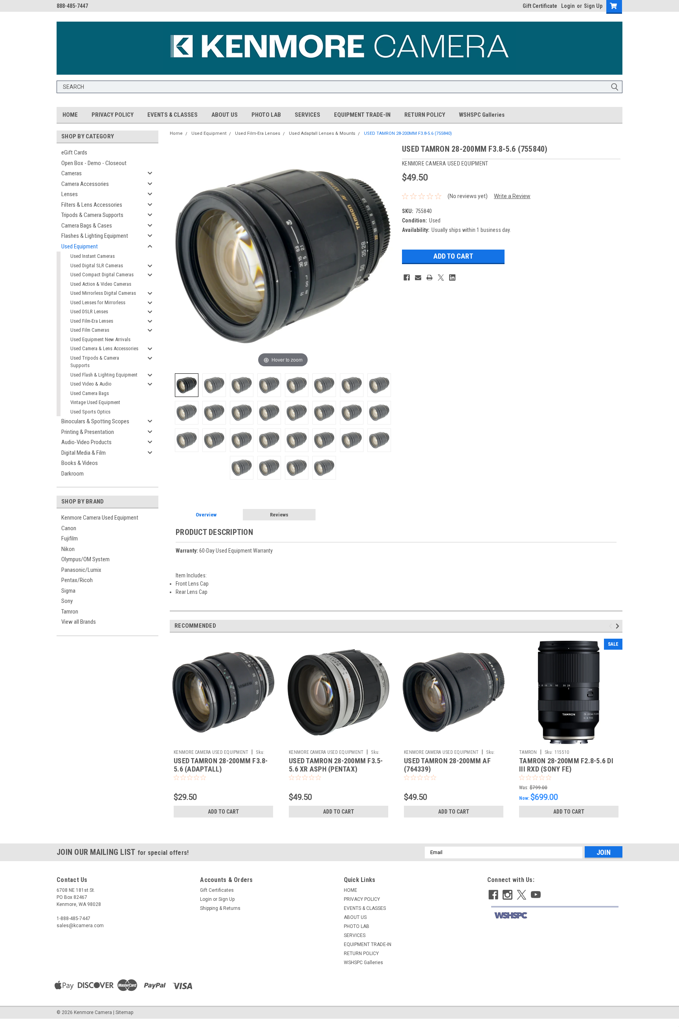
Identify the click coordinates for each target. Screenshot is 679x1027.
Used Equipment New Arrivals (100, 339)
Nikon (68, 549)
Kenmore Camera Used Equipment (99, 517)
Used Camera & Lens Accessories (104, 348)
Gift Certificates (217, 890)
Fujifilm (69, 538)
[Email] (418, 277)
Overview (206, 515)
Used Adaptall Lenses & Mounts (322, 133)
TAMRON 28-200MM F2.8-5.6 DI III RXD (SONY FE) (566, 765)
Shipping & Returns (220, 908)
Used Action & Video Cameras (100, 284)
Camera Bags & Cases (86, 225)
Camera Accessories (85, 183)
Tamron (69, 611)
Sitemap (124, 1012)
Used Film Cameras (89, 330)
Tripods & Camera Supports (92, 215)
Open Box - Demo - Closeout (94, 163)
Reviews (279, 515)
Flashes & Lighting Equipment (94, 235)
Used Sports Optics (90, 412)
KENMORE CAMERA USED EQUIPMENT (211, 752)
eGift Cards (74, 152)
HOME (70, 114)
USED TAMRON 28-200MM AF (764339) (447, 765)
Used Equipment (79, 246)
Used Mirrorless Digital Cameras (103, 293)
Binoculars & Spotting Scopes (95, 421)
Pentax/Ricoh (77, 580)
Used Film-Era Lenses (91, 321)
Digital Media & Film (83, 452)
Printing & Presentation (87, 431)
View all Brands (78, 621)
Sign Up (593, 6)
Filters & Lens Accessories (91, 204)
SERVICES (307, 114)
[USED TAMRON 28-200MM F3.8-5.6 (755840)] (186, 385)
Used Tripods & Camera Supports (94, 362)
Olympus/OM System (85, 559)
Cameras (71, 173)
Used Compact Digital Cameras (102, 274)
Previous (612, 626)
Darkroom (72, 473)
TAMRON (528, 752)
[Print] (429, 277)
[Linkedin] (452, 277)
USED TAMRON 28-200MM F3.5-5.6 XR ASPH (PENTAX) (336, 765)
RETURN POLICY (424, 114)
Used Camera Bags (89, 393)
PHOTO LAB (266, 114)
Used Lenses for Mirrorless (97, 302)
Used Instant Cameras (92, 256)
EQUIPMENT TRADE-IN (362, 114)
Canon (68, 528)
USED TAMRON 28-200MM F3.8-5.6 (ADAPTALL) (221, 765)
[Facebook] (407, 277)
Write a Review (512, 196)
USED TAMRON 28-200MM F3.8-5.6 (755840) (408, 133)
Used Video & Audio (91, 384)
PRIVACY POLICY (113, 114)
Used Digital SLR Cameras (96, 265)
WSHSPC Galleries (482, 114)
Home (176, 133)
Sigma (68, 590)
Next (619, 626)
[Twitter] (441, 277)
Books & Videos (79, 463)
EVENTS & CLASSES (172, 114)
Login (568, 6)
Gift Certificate (540, 6)
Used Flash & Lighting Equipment (104, 375)
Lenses (69, 194)
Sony (67, 600)
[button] (554, 915)
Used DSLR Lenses (89, 311)
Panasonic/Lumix (81, 569)
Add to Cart (223, 811)
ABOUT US (224, 114)
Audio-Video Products (86, 442)
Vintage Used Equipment (95, 402)
